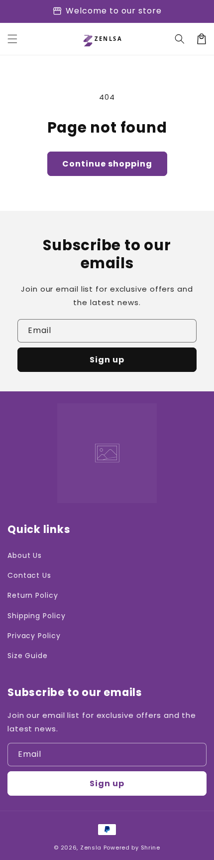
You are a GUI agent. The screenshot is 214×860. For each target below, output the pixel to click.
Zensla (91, 848)
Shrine (150, 848)
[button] (12, 39)
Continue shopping (107, 164)
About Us (24, 555)
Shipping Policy (36, 616)
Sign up (107, 359)
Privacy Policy (34, 636)
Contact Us (29, 575)
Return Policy (32, 595)
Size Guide (27, 656)
